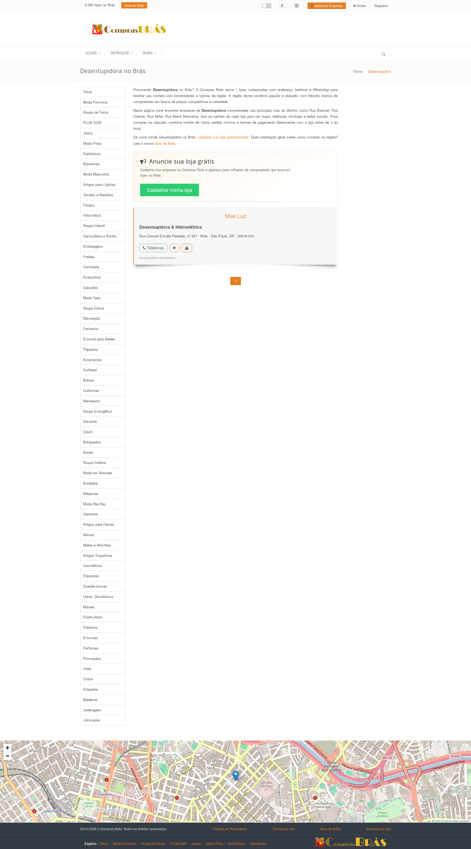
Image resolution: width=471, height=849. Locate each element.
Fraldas (89, 256)
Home (357, 71)
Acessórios (92, 277)
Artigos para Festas (98, 524)
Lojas (91, 52)
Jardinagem (92, 709)
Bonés (88, 452)
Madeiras (90, 699)
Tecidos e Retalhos (98, 194)
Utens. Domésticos (98, 596)
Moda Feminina (95, 102)
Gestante (90, 513)
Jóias (87, 668)
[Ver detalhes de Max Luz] (174, 248)
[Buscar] (383, 54)
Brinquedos (92, 442)
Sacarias (90, 421)
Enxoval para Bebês (99, 339)
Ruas (148, 52)
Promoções (92, 658)
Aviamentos (92, 359)
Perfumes (90, 648)
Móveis (89, 606)
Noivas (88, 534)
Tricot (87, 91)
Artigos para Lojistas (99, 184)
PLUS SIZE (92, 122)
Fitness (89, 205)
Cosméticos (92, 565)
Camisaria (91, 266)
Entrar (361, 5)
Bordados (90, 483)
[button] (235, 775)
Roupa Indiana (94, 462)
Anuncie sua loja (378, 828)
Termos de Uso (284, 828)
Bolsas (88, 380)
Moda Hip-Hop (94, 503)
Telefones (155, 247)
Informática (92, 215)
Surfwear (90, 369)
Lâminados (91, 720)
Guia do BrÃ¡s (330, 828)
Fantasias (91, 328)
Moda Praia (92, 143)
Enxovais (90, 637)
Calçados (90, 287)
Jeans (88, 132)
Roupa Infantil (94, 225)
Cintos (88, 678)
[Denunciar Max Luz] (186, 248)
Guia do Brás (134, 5)
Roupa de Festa (95, 112)
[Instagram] (296, 5)
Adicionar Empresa (328, 5)
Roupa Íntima (93, 308)
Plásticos (90, 627)
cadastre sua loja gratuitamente (223, 137)
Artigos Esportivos (97, 555)
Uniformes (91, 390)
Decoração (91, 318)
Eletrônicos (92, 153)
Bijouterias (91, 163)
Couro (87, 431)
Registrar (380, 5)
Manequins (91, 400)
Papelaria (90, 349)
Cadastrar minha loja (169, 189)
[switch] (266, 6)
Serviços (120, 52)
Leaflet (437, 820)
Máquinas (90, 493)
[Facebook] (282, 5)
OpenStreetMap (451, 820)
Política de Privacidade (230, 828)
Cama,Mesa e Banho (99, 235)
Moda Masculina (96, 174)
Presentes (91, 575)
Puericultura (92, 617)
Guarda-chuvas (95, 586)
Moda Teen (92, 297)
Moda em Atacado (97, 472)
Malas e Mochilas (97, 545)
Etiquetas (90, 689)
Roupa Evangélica (97, 411)
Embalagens (93, 246)
